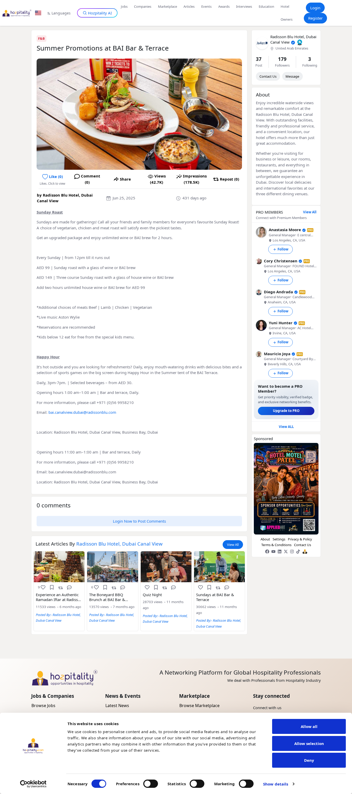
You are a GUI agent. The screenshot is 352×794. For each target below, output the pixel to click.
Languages (61, 13)
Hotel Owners (286, 13)
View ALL (286, 426)
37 (259, 59)
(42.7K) (158, 179)
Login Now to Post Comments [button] (139, 521)
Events (206, 6)
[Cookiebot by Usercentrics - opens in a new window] (33, 784)
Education (266, 6)
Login (315, 7)
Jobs (124, 6)
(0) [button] (56, 176)
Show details (275, 784)
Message (292, 76)
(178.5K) (195, 179)
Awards (224, 6)
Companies (142, 6)
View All (233, 544)
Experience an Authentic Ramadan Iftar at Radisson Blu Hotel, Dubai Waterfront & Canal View (59, 597)
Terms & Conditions (276, 544)
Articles (189, 6)
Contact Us (267, 76)
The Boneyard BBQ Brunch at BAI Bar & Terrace (107, 597)
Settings (279, 539)
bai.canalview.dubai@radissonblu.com (82, 412)
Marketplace (167, 6)
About (265, 539)
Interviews (244, 6)
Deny (309, 760)
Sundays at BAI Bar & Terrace (215, 597)
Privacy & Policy (300, 539)
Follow (283, 249)
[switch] (150, 784)
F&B (41, 38)
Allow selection (309, 743)
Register (315, 18)
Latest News (117, 705)
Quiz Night (152, 594)
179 (282, 59)
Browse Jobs (43, 705)
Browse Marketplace (199, 705)
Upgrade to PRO (286, 410)
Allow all (309, 726)
